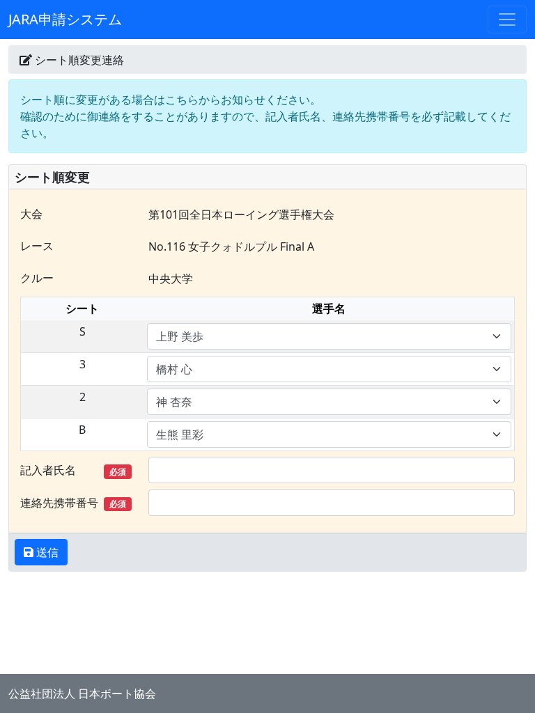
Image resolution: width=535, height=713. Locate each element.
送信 (46, 552)
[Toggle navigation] (507, 19)
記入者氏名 (73, 470)
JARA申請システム (65, 19)
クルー (37, 277)
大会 (31, 213)
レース (37, 245)
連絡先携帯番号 (73, 502)
